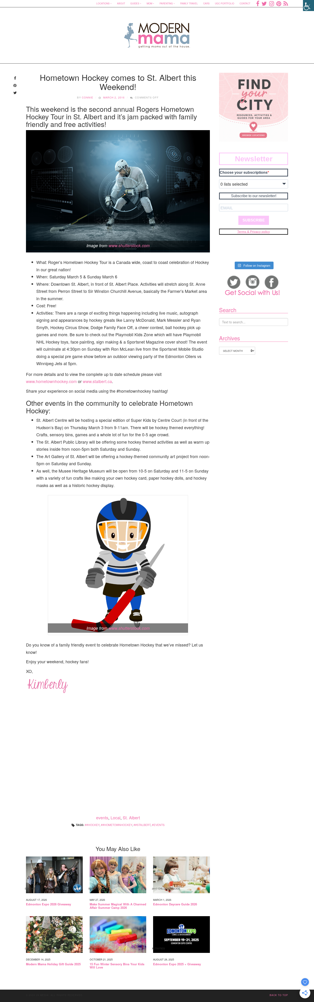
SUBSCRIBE (254, 220)
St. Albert (131, 817)
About (121, 3)
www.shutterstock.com (129, 245)
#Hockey (93, 825)
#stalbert (143, 825)
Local (115, 817)
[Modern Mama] (157, 32)
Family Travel (189, 3)
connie (87, 97)
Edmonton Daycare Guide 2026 (175, 904)
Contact (245, 3)
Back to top (279, 995)
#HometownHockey (117, 825)
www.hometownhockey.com (51, 381)
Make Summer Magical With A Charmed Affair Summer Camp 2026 (118, 906)
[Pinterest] (278, 3)
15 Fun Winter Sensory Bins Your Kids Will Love (117, 966)
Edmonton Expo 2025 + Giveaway (177, 964)
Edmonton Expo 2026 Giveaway (48, 904)
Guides (134, 3)
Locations (103, 3)
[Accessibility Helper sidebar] (308, 5)
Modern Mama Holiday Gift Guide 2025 (53, 964)
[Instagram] (271, 3)
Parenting (166, 3)
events (102, 817)
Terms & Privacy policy (253, 231)
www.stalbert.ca (97, 381)
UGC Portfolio (224, 3)
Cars (206, 3)
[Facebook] (257, 3)
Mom (149, 3)
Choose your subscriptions (244, 172)
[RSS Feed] (285, 3)
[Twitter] (264, 3)
